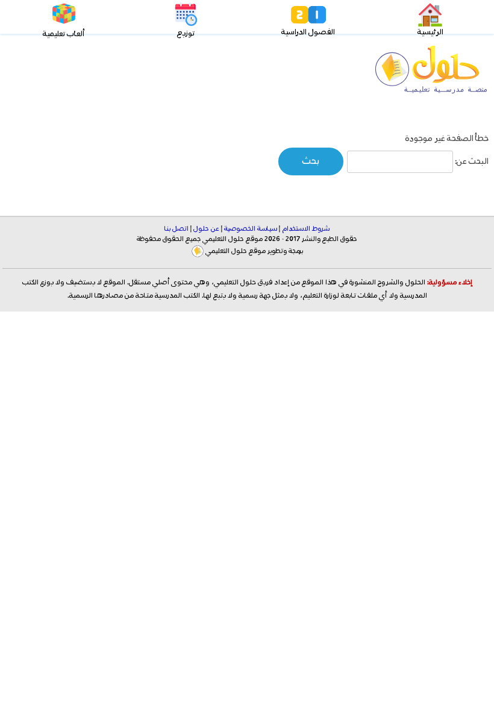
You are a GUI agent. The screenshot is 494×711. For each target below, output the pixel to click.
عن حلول (206, 229)
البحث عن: (472, 161)
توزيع (186, 33)
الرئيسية (430, 32)
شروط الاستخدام (306, 229)
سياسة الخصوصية (250, 229)
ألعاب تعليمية (63, 34)
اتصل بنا (176, 229)
